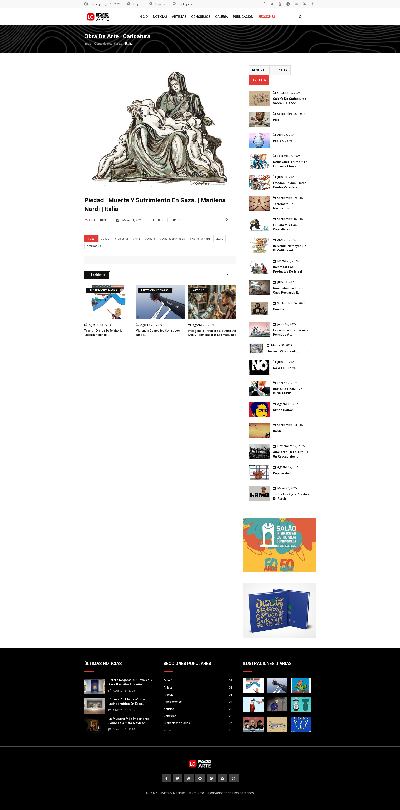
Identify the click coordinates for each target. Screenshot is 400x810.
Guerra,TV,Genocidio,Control (288, 351)
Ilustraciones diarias (198, 723)
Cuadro (278, 309)
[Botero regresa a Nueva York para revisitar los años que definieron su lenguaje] (94, 686)
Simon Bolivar (283, 410)
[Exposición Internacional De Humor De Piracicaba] (279, 545)
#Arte (136, 238)
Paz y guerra (282, 141)
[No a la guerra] (259, 367)
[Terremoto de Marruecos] (259, 203)
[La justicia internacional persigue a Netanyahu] (259, 329)
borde (277, 431)
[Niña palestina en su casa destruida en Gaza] (259, 287)
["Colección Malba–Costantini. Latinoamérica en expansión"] (94, 705)
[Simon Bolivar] (259, 409)
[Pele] (259, 119)
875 (160, 220)
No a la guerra (284, 368)
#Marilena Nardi (200, 238)
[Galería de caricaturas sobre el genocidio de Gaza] (259, 98)
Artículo (198, 694)
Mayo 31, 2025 (132, 220)
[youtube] (280, 4)
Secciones (266, 17)
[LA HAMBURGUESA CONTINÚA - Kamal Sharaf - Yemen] (277, 724)
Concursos (200, 17)
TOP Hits (259, 79)
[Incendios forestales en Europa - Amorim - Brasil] (301, 724)
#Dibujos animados (172, 238)
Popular (280, 70)
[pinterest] (296, 4)
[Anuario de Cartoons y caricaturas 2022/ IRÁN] (279, 610)
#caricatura (94, 246)
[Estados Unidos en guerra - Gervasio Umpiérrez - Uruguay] (301, 685)
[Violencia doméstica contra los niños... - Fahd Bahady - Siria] (277, 685)
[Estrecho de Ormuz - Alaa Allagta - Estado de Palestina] (253, 704)
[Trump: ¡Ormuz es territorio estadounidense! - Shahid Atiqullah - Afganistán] (253, 685)
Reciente (259, 70)
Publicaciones (198, 701)
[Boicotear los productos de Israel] (259, 266)
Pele (276, 120)
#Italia (219, 238)
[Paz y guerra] (259, 140)
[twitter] (272, 4)
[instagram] (312, 4)
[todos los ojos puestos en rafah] (259, 493)
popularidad (282, 473)
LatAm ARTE (98, 220)
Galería (221, 17)
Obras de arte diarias (108, 43)
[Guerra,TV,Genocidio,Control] (256, 348)
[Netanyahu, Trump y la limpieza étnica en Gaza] (259, 161)
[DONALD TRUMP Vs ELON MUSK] (259, 388)
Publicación (243, 17)
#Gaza (105, 238)
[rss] (304, 4)
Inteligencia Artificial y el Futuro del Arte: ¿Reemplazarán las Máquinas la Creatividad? (212, 334)
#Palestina (121, 238)
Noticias (160, 17)
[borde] (259, 430)
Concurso (198, 716)
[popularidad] (259, 472)
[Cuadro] (259, 308)
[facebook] (264, 4)
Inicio (143, 17)
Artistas (179, 17)
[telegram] (288, 4)
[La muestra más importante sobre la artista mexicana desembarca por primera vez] (94, 725)
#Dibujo (150, 238)
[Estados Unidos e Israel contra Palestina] (259, 182)
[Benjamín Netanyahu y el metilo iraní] (259, 245)
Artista (198, 687)
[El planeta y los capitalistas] (259, 224)
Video (198, 730)
